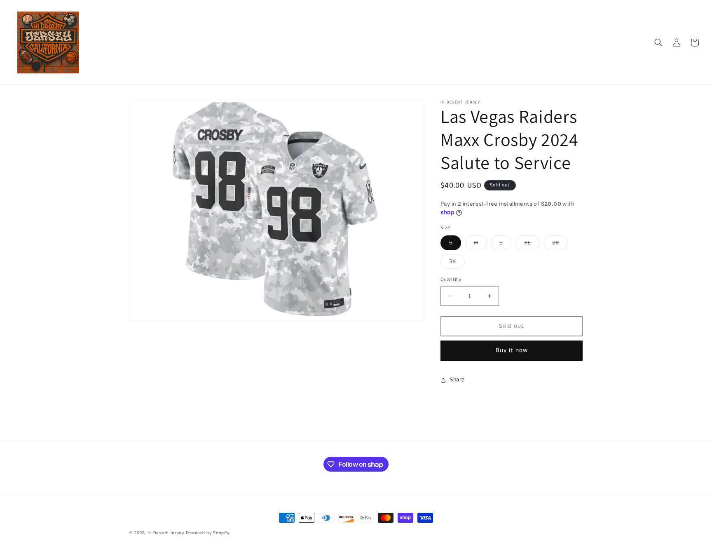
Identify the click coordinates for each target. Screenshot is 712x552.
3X (457, 263)
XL (532, 244)
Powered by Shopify (208, 533)
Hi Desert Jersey (166, 533)
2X (560, 244)
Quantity (450, 280)
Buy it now (512, 350)
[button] (658, 42)
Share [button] (457, 380)
